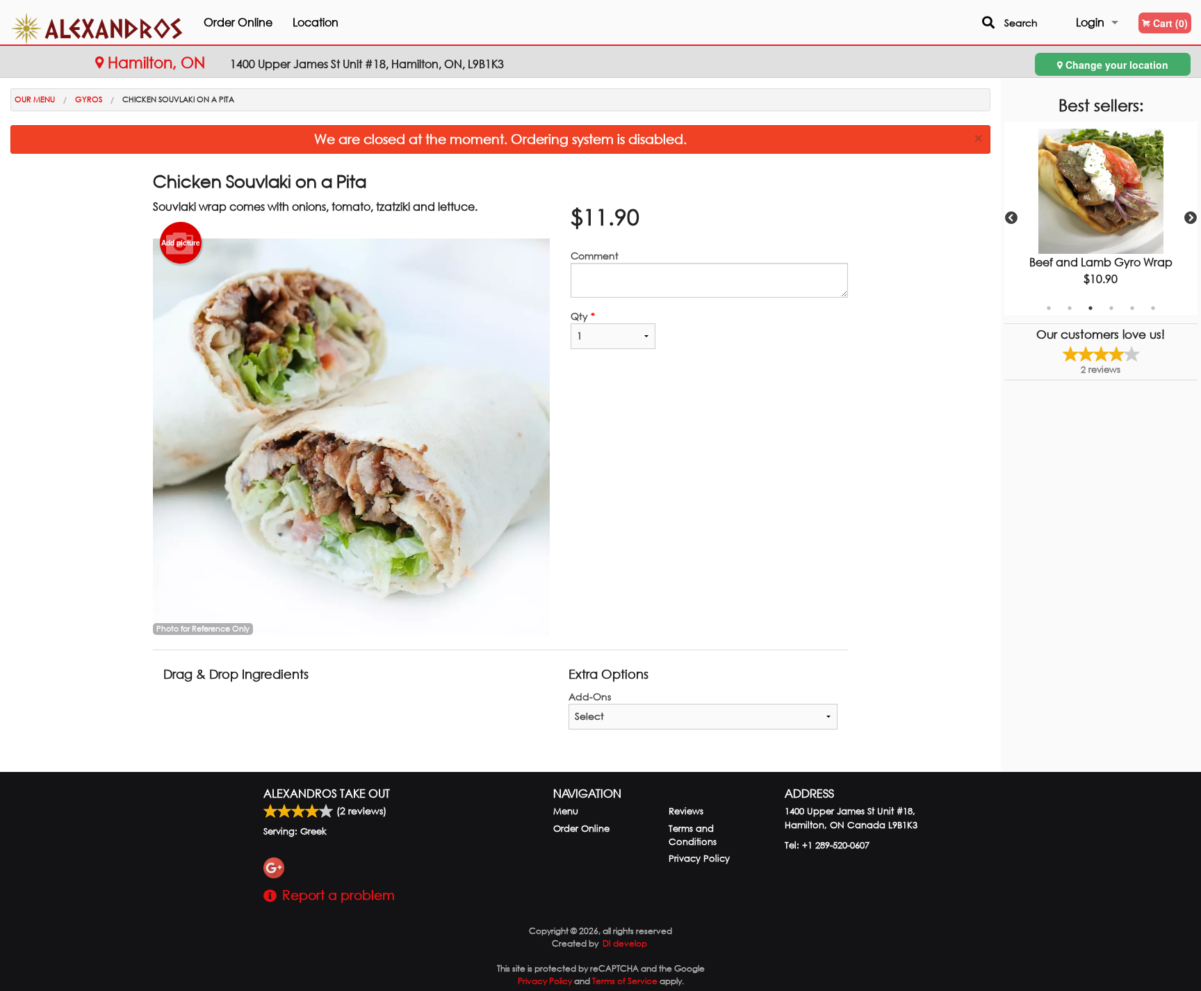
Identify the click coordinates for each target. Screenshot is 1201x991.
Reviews (686, 811)
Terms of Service (624, 981)
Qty (583, 316)
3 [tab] (1090, 308)
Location (315, 22)
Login (1090, 22)
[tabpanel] (1101, 218)
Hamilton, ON (156, 62)
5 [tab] (1132, 308)
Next (1191, 218)
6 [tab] (1153, 308)
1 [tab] (1049, 308)
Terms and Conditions (693, 835)
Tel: (827, 845)
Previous (1011, 218)
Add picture (180, 243)
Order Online (238, 22)
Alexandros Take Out (326, 793)
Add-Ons (590, 696)
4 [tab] (1111, 308)
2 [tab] (1070, 308)
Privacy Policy (699, 858)
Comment (595, 255)
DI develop (625, 943)
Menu (565, 811)
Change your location (1115, 65)
